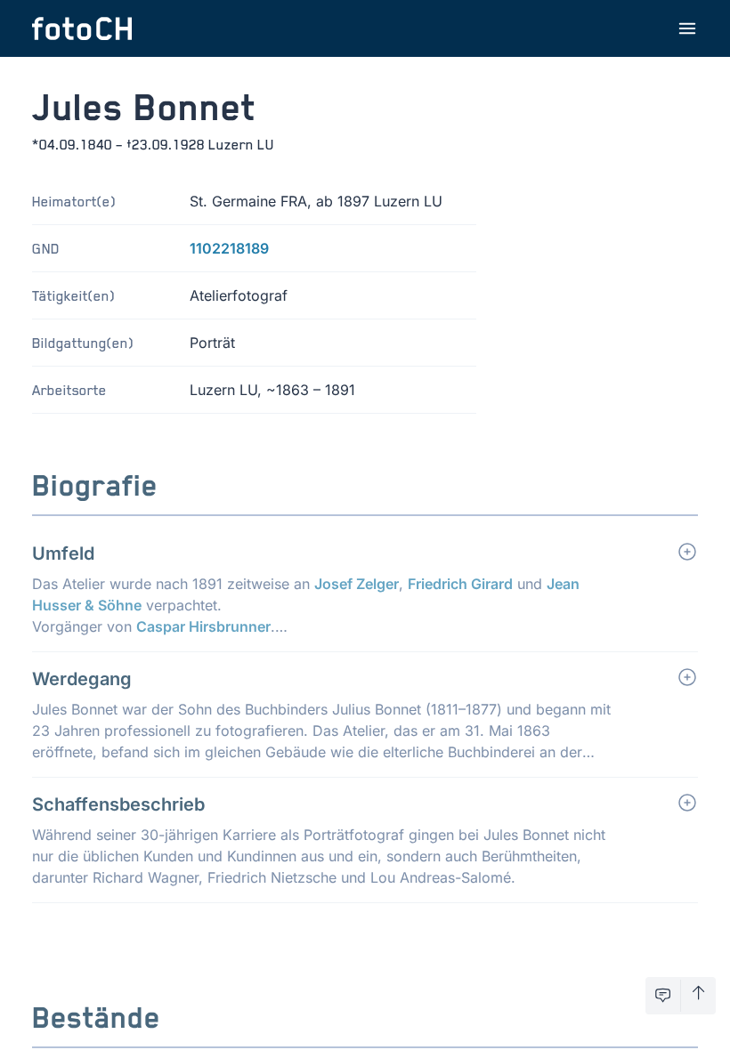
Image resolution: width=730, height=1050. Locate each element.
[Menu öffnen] (687, 28)
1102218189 (229, 248)
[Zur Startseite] (82, 28)
